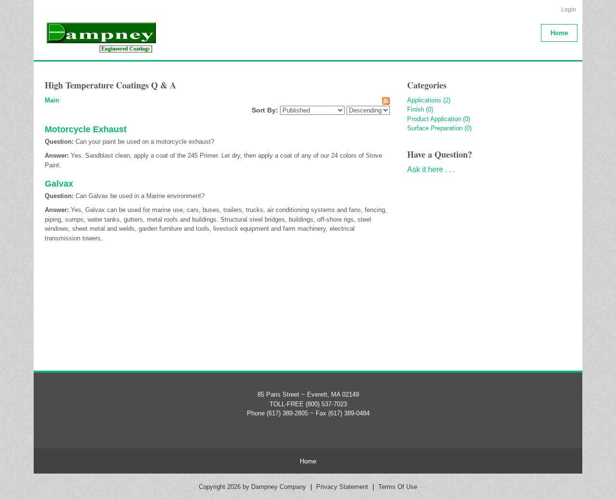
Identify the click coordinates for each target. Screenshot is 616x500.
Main (52, 100)
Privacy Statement (342, 486)
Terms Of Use (397, 486)
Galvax (59, 183)
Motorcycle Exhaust (86, 129)
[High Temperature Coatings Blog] (100, 36)
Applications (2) (428, 100)
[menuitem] (559, 33)
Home (308, 461)
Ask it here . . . (431, 169)
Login (568, 9)
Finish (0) (420, 109)
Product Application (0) (438, 119)
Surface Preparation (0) (439, 128)
